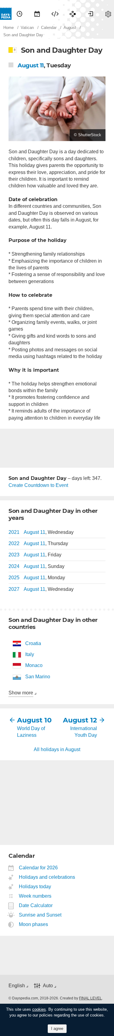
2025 (14, 577)
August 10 (34, 720)
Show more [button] (21, 692)
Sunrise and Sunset (40, 914)
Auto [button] (48, 985)
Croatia (33, 643)
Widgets (55, 14)
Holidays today (35, 886)
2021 (14, 532)
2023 (14, 554)
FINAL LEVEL (90, 998)
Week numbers (35, 896)
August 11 (31, 65)
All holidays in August (57, 749)
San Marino (37, 676)
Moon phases (33, 924)
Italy (29, 654)
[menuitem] (19, 14)
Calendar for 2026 (38, 867)
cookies (39, 1009)
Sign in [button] (90, 14)
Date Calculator (36, 905)
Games (72, 14)
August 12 (80, 720)
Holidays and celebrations (47, 877)
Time (19, 14)
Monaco (34, 665)
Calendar (37, 14)
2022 (14, 543)
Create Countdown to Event (38, 485)
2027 (14, 589)
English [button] (17, 985)
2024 (14, 566)
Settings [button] (108, 14)
